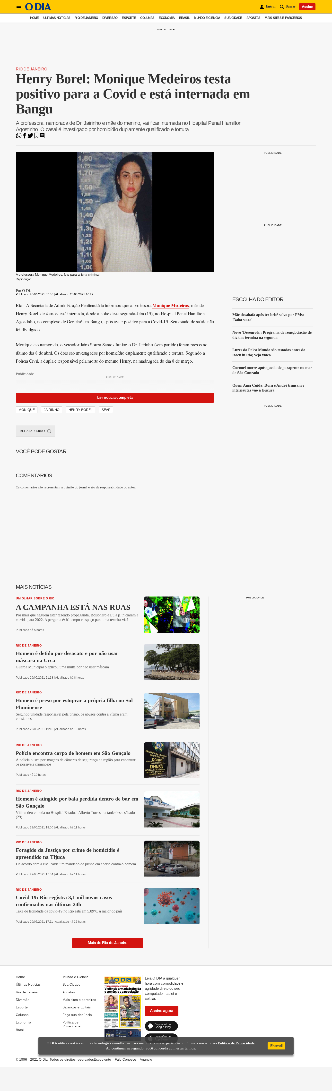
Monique (26, 410)
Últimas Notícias (56, 18)
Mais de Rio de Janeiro (107, 943)
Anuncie (146, 1059)
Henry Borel (81, 410)
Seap (106, 410)
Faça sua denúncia (77, 1015)
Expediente (102, 1059)
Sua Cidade (233, 18)
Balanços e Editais (76, 1007)
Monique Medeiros (170, 305)
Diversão (109, 18)
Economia (167, 18)
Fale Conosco (125, 1059)
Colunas (147, 18)
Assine (307, 7)
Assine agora (161, 1011)
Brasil (184, 18)
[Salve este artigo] (36, 137)
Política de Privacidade (71, 1024)
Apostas (253, 18)
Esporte (129, 18)
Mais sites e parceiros (283, 18)
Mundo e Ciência (207, 18)
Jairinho (52, 410)
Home (34, 18)
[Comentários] (42, 137)
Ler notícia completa (115, 397)
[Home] (38, 9)
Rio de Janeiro (86, 18)
